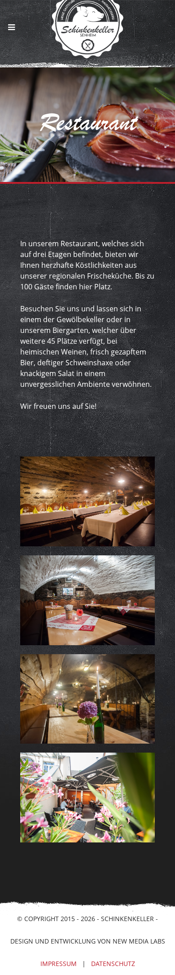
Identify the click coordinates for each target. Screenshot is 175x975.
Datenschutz (113, 963)
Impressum (58, 963)
